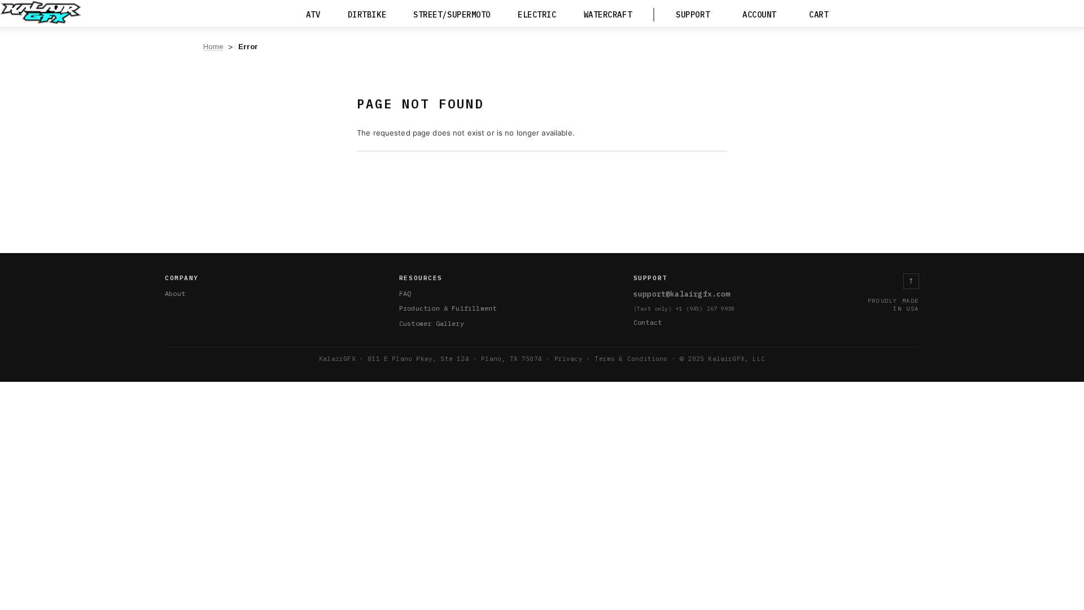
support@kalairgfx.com (682, 294)
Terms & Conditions (631, 359)
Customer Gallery (431, 323)
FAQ (405, 293)
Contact (647, 322)
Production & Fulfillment (447, 308)
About (175, 293)
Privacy (568, 359)
